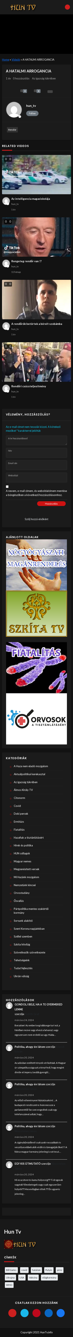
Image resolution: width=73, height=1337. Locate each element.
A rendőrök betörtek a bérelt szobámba (36, 323)
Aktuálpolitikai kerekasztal (29, 774)
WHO (9, 1284)
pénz (59, 1269)
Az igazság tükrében (44, 78)
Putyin (48, 1269)
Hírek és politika (23, 845)
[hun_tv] (14, 110)
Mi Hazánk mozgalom (26, 877)
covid (24, 1269)
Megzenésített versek (26, 869)
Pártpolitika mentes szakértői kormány (31, 911)
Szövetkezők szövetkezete (29, 952)
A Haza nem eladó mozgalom (31, 766)
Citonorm (19, 797)
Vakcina (33, 1277)
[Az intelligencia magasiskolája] (36, 174)
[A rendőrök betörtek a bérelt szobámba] (36, 299)
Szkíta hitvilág (22, 944)
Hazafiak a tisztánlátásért (29, 837)
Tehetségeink (22, 960)
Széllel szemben (23, 936)
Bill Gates (11, 1269)
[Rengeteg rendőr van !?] (36, 237)
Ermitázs (19, 821)
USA (21, 1277)
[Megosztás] (50, 91)
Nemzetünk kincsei (25, 885)
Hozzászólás (51, 503)
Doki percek (21, 813)
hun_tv (31, 105)
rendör (12, 129)
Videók (16, 59)
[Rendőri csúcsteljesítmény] (36, 362)
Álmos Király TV (23, 790)
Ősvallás (19, 900)
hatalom (36, 1269)
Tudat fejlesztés (23, 968)
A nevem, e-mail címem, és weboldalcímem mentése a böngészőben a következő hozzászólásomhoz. (36, 493)
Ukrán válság (21, 976)
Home (5, 59)
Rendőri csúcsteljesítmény (28, 386)
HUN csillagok (22, 853)
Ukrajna (10, 1277)
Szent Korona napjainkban (29, 928)
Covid (17, 805)
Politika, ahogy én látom (30, 1046)
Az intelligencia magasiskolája (30, 198)
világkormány (49, 1277)
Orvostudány (22, 892)
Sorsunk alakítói (23, 920)
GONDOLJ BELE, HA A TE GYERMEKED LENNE (38, 1007)
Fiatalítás (19, 829)
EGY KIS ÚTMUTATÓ (28, 1163)
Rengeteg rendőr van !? (26, 261)
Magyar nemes (22, 861)
